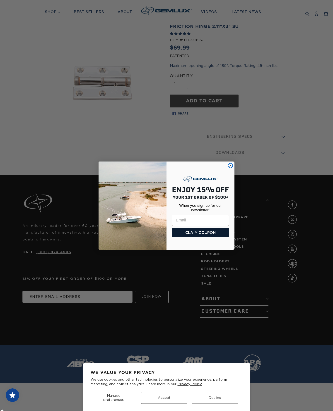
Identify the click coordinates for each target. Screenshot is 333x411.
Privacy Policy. (190, 384)
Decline (215, 397)
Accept (164, 397)
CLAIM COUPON (200, 233)
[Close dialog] (230, 165)
